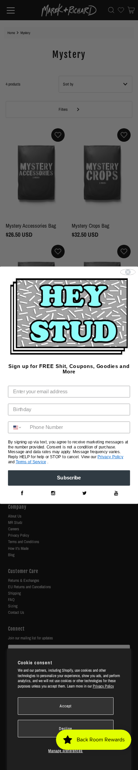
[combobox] (17, 427)
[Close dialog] (128, 272)
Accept (66, 706)
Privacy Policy (103, 686)
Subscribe (69, 477)
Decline (65, 728)
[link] (22, 493)
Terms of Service (31, 462)
